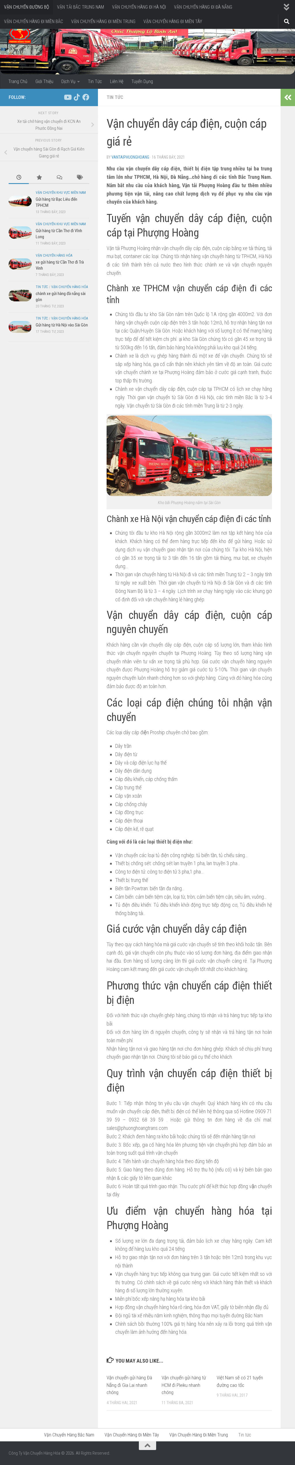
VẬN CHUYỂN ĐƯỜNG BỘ (26, 7)
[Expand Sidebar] (288, 97)
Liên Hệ (116, 81)
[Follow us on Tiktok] (76, 97)
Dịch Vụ (68, 81)
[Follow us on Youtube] (67, 97)
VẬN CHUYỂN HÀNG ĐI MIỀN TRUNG (103, 21)
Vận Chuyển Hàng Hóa (54, 255)
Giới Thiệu (44, 81)
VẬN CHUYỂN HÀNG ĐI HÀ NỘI (139, 7)
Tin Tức (95, 81)
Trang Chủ (17, 81)
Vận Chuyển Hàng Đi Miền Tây (132, 1435)
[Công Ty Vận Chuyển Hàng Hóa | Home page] (20, 34)
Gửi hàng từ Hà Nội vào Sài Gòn (62, 325)
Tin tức (115, 97)
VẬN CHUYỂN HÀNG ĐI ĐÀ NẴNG (203, 7)
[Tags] (79, 178)
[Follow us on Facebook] (85, 97)
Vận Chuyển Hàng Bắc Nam (69, 1435)
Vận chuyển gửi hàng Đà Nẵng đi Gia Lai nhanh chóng (129, 1385)
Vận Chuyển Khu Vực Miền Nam (61, 193)
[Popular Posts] (39, 178)
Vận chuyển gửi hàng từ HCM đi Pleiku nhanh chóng (184, 1385)
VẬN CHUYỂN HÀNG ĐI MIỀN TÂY (172, 21)
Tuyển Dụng (142, 81)
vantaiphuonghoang (130, 157)
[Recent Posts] (19, 178)
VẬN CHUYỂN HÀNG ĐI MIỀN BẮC (33, 21)
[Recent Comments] (59, 178)
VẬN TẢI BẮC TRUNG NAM (80, 7)
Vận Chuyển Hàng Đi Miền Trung (198, 1435)
